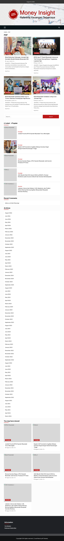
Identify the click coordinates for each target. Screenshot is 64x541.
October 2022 (9, 356)
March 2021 (8, 416)
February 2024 (9, 306)
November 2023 (9, 316)
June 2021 (8, 406)
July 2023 (7, 328)
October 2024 (9, 281)
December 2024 (9, 275)
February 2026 (9, 231)
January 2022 (8, 385)
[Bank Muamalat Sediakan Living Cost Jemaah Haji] (46, 85)
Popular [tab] (15, 123)
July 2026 (7, 216)
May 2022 (7, 372)
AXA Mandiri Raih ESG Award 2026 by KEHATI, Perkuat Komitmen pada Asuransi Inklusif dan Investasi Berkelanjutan (45, 475)
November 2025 (9, 241)
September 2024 (9, 285)
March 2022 (8, 378)
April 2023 (8, 338)
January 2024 (8, 310)
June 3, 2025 (9, 61)
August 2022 (8, 363)
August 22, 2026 (10, 447)
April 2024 (8, 300)
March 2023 (8, 341)
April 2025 (8, 263)
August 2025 (8, 250)
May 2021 (7, 410)
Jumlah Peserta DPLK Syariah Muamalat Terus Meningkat (34, 133)
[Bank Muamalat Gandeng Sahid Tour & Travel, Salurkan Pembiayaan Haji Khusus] (17, 85)
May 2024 (7, 297)
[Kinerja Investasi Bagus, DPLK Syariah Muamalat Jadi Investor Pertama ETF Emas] (9, 155)
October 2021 (9, 394)
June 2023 (8, 331)
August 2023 (8, 325)
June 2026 (8, 219)
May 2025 (7, 259)
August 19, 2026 (38, 479)
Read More (7, 71)
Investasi (20, 186)
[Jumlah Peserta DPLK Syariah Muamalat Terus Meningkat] (9, 127)
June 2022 (8, 369)
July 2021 (7, 403)
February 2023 (9, 344)
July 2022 (7, 366)
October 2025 (9, 244)
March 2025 (8, 266)
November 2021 (9, 391)
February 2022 (9, 381)
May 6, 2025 (37, 63)
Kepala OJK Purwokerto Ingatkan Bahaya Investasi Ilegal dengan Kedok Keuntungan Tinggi (45, 445)
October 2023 (9, 319)
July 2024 (7, 291)
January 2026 (8, 234)
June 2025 (8, 256)
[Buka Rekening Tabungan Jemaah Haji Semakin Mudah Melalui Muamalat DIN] (17, 46)
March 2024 (8, 303)
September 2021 (9, 397)
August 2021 (8, 400)
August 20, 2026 (10, 477)
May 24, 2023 (38, 100)
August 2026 (8, 213)
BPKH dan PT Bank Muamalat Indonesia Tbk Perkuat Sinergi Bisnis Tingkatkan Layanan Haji (46, 59)
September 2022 (9, 360)
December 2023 (9, 313)
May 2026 (7, 222)
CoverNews (37, 538)
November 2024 (9, 278)
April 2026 (8, 225)
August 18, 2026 (10, 510)
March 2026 (8, 228)
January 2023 (8, 347)
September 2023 (9, 322)
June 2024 (8, 294)
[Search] (59, 27)
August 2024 (8, 288)
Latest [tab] (7, 123)
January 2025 (8, 272)
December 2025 (9, 238)
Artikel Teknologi (14, 203)
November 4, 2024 (10, 100)
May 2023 (7, 335)
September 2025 (9, 247)
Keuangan (8, 53)
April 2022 (8, 375)
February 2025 (9, 269)
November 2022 (9, 353)
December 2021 (9, 388)
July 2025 (7, 253)
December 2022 (9, 350)
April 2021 (8, 413)
